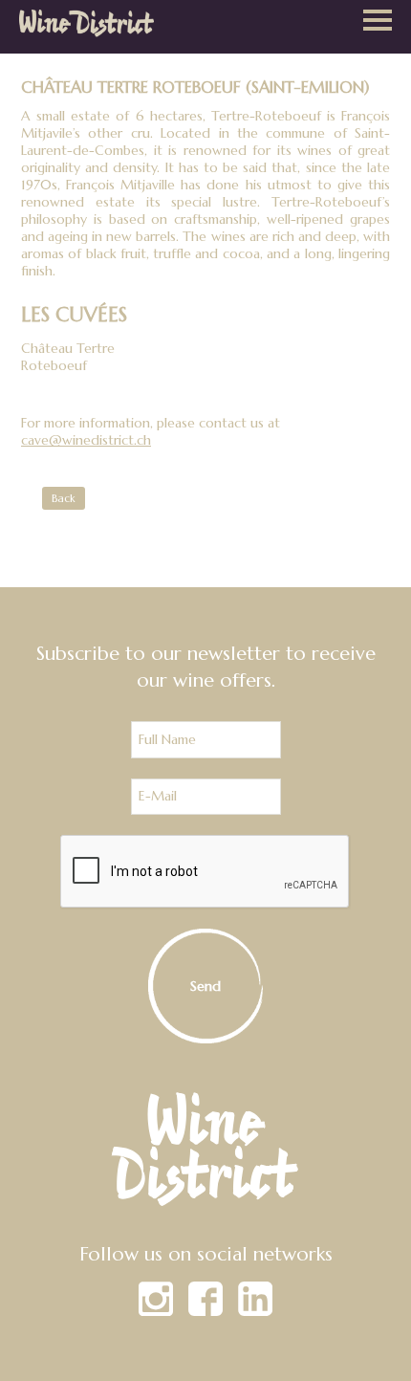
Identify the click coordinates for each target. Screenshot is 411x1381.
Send (205, 986)
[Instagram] (156, 1311)
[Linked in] (255, 1311)
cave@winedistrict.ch (86, 440)
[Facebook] (205, 1311)
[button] (377, 22)
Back (64, 498)
